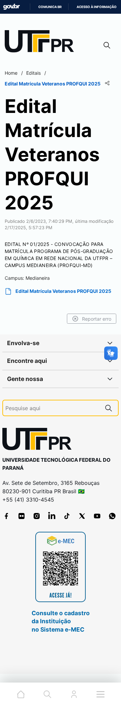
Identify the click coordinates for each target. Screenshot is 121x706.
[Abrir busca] (106, 45)
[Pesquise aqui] (108, 407)
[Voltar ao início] (39, 440)
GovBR (11, 7)
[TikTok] (67, 516)
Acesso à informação (97, 7)
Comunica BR (50, 7)
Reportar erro (96, 319)
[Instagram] (37, 516)
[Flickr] (21, 516)
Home (11, 73)
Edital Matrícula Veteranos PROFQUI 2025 (63, 291)
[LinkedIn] (52, 516)
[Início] (42, 42)
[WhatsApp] (112, 516)
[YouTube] (97, 516)
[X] (82, 516)
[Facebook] (6, 516)
